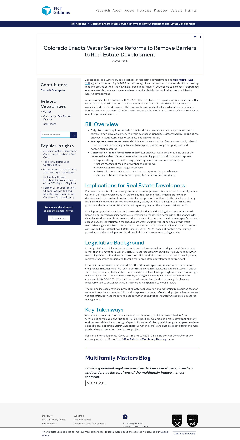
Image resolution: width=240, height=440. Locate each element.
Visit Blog (95, 383)
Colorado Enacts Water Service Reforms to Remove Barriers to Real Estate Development (143, 23)
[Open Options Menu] (200, 36)
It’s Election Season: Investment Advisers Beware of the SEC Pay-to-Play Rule (59, 180)
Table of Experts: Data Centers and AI (56, 163)
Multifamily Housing (154, 339)
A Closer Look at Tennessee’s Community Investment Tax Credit (60, 154)
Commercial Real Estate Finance (57, 118)
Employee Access (82, 419)
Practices (161, 10)
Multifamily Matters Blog (118, 357)
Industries (144, 10)
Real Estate (49, 124)
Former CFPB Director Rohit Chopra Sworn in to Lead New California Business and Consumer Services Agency (59, 192)
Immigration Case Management (89, 423)
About (117, 10)
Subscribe (79, 415)
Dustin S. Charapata (53, 90)
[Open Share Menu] (195, 36)
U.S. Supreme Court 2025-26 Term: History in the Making (59, 171)
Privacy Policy (49, 423)
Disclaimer (47, 415)
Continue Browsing (185, 433)
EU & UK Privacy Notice (53, 419)
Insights (190, 10)
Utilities (47, 111)
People (129, 10)
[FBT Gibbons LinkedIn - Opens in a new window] (125, 416)
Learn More (58, 218)
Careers (176, 10)
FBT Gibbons (78, 23)
